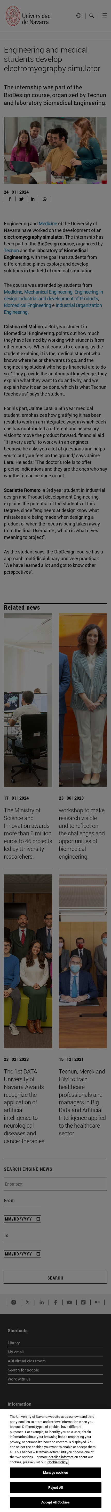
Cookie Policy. (57, 1462)
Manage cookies (55, 1472)
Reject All (55, 1487)
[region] (55, 1460)
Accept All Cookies (55, 1502)
